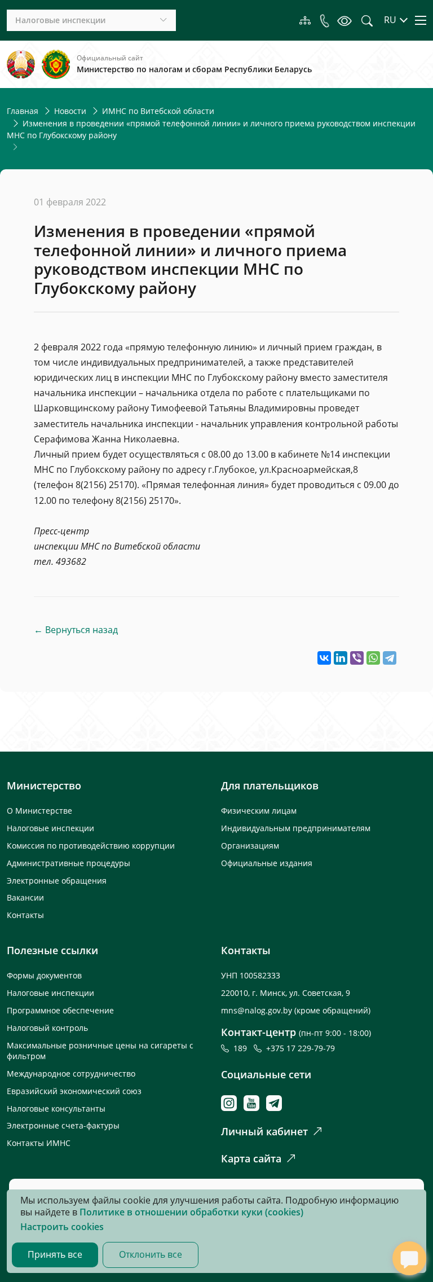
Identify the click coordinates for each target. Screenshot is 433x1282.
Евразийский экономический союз (74, 1091)
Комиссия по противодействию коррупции (91, 845)
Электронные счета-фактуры (63, 1125)
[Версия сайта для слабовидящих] (344, 20)
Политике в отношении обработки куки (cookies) (191, 1212)
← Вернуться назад (76, 630)
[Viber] (357, 658)
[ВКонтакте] (324, 658)
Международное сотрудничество (71, 1073)
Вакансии (25, 897)
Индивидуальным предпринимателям (295, 828)
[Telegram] (389, 658)
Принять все (55, 1254)
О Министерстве (39, 810)
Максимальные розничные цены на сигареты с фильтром (100, 1050)
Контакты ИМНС (38, 1143)
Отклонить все (150, 1254)
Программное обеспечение (60, 1010)
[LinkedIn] (340, 658)
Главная (22, 111)
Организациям (250, 845)
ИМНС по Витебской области (158, 111)
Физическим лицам (259, 810)
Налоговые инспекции (50, 828)
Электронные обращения (57, 880)
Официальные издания (266, 863)
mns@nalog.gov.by (257, 1010)
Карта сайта (251, 1158)
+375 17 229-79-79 (300, 1048)
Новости (70, 111)
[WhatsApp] (373, 658)
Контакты (25, 915)
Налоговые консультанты (56, 1108)
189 (242, 1048)
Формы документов (44, 975)
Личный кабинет (264, 1131)
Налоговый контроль (47, 1027)
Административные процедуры (68, 863)
